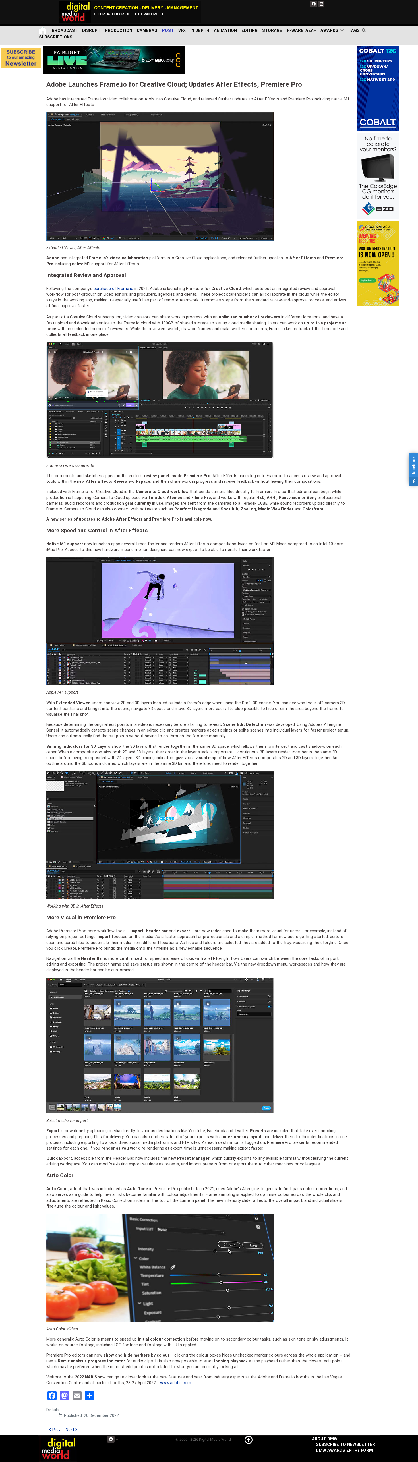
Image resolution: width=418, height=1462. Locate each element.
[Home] (43, 30)
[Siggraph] (378, 263)
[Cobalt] (378, 88)
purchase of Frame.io (113, 288)
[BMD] (114, 59)
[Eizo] (378, 175)
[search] (365, 30)
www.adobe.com (175, 1382)
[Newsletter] (21, 57)
